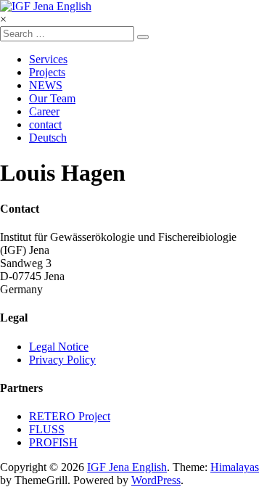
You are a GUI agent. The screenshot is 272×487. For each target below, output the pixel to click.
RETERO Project (69, 416)
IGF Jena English (127, 467)
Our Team (52, 98)
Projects (47, 72)
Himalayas (234, 467)
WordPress (156, 480)
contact (45, 124)
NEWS (45, 85)
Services (48, 59)
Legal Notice (58, 346)
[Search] (143, 37)
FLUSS (47, 429)
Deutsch (48, 137)
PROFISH (53, 442)
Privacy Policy (62, 359)
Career (44, 111)
